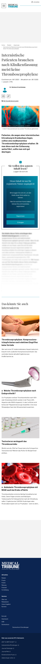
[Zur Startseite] (13, 6)
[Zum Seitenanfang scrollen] (37, 660)
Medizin (4, 578)
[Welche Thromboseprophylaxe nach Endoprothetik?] (20, 377)
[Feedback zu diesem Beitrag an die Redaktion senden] (8, 96)
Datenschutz (5, 624)
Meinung (4, 585)
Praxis (3, 580)
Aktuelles (5, 575)
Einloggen (20, 222)
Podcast (4, 587)
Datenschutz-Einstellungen (20, 627)
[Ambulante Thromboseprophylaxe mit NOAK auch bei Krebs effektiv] (20, 473)
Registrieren (20, 216)
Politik (3, 583)
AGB (3, 621)
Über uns (4, 599)
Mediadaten (5, 602)
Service (4, 596)
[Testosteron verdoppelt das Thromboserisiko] (20, 427)
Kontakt (4, 616)
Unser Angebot (6, 604)
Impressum (5, 619)
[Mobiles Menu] (4, 6)
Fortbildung (5, 590)
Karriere (4, 606)
